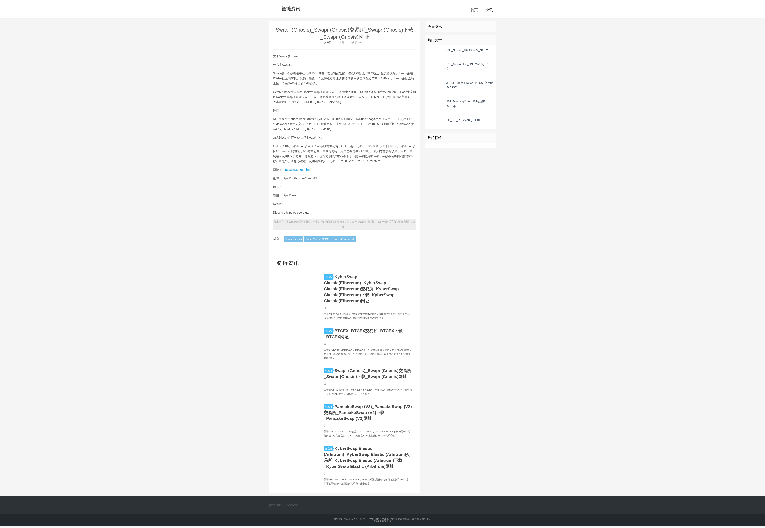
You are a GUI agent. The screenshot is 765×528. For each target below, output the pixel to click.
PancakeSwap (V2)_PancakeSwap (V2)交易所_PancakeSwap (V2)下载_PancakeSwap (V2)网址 (368, 412)
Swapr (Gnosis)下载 (343, 239)
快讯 (489, 10)
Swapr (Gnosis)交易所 (317, 239)
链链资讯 (290, 9)
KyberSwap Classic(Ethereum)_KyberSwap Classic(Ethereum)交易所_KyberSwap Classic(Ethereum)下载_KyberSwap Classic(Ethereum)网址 (361, 288)
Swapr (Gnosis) (293, 239)
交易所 (327, 42)
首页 (474, 10)
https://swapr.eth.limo (296, 169)
